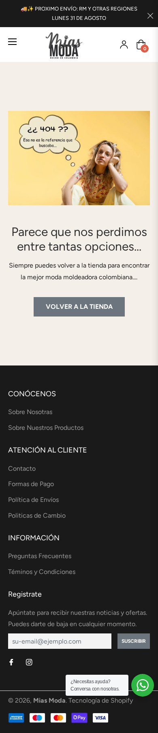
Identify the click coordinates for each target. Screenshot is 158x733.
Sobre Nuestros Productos (45, 427)
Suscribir (134, 641)
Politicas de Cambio (37, 515)
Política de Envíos (33, 500)
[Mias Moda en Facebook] (12, 663)
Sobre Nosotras (30, 412)
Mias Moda (49, 700)
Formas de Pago (31, 484)
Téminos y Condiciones (41, 572)
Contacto (22, 468)
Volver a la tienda (79, 306)
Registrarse (124, 44)
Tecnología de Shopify (100, 700)
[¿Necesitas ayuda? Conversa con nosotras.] (142, 685)
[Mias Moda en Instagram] (30, 663)
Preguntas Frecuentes (39, 556)
